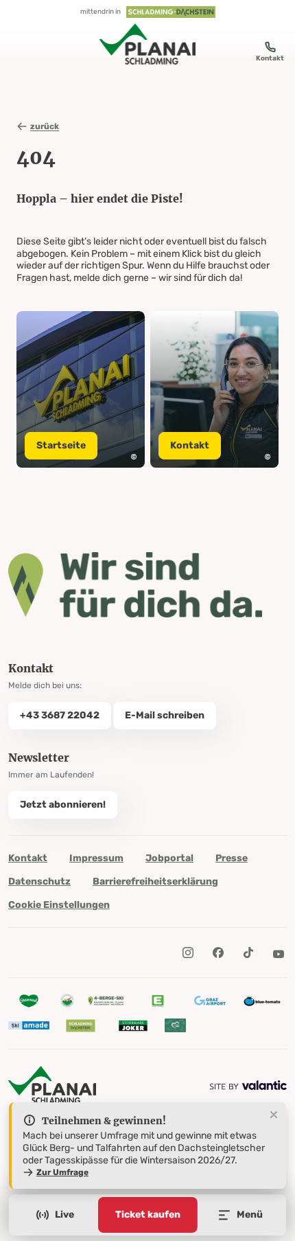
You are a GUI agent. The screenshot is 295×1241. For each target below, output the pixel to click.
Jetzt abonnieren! (63, 804)
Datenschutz (39, 881)
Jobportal (169, 858)
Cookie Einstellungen (59, 905)
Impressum (96, 858)
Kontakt (27, 858)
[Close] (274, 1115)
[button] (134, 456)
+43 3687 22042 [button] (59, 715)
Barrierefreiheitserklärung (155, 881)
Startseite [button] (61, 445)
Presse (231, 858)
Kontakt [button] (189, 445)
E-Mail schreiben (164, 715)
